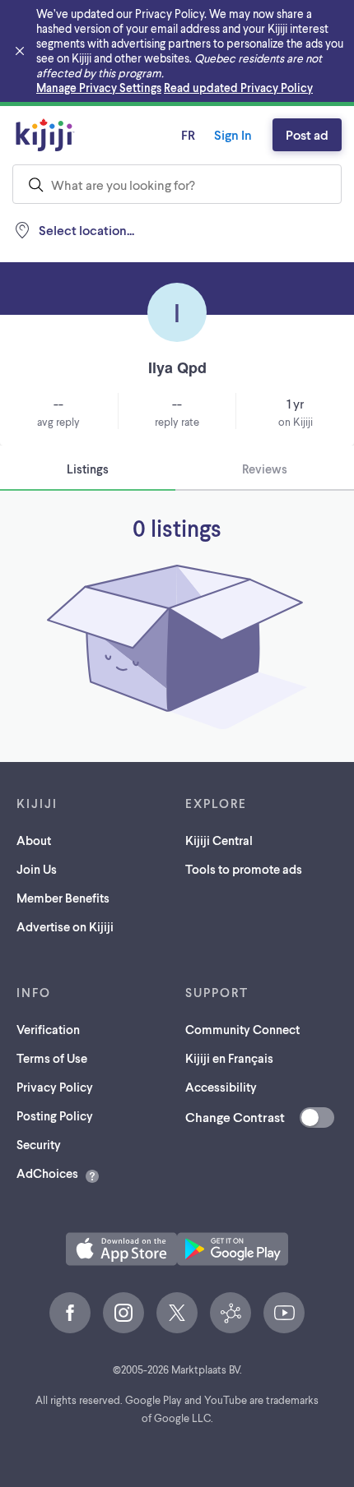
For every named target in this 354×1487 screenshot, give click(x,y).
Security (38, 1144)
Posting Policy (54, 1115)
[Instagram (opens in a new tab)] (123, 1312)
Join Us (36, 868)
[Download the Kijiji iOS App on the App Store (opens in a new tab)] (121, 1249)
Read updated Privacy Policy (238, 88)
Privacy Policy (54, 1086)
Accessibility (221, 1086)
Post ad (307, 134)
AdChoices (47, 1173)
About (33, 840)
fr (188, 134)
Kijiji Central (219, 840)
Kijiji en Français (229, 1058)
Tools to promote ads (243, 868)
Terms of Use (51, 1058)
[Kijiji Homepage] (45, 134)
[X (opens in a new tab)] (177, 1312)
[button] (121, 1249)
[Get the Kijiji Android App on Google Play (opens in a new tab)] (232, 1249)
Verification (48, 1029)
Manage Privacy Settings (98, 88)
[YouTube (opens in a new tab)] (284, 1312)
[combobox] (177, 184)
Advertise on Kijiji (65, 926)
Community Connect (242, 1029)
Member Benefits (62, 897)
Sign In (233, 134)
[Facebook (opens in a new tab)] (70, 1312)
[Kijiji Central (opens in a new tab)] (230, 1312)
